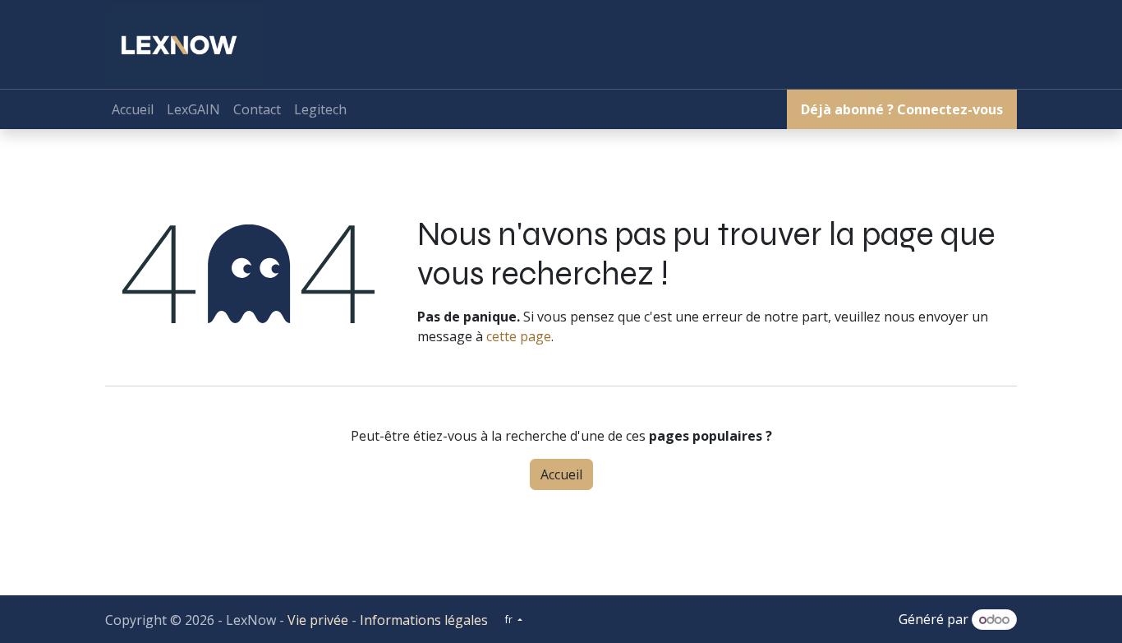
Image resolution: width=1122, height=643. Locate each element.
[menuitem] (132, 109)
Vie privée (317, 620)
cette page (518, 336)
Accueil (561, 474)
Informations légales (424, 620)
